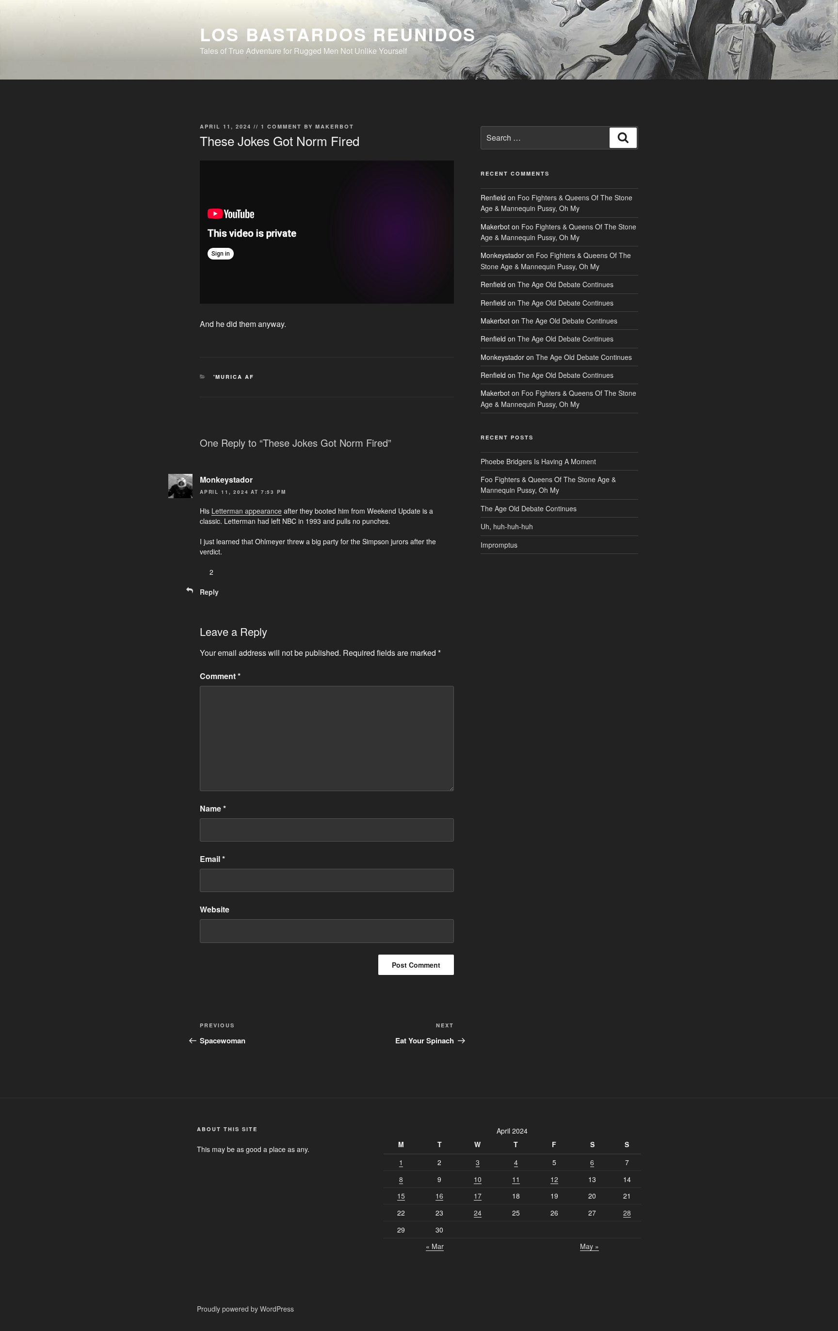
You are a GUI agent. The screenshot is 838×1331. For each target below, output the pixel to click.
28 (627, 1212)
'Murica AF (234, 376)
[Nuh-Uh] (231, 572)
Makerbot (334, 126)
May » (589, 1246)
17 (478, 1196)
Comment (220, 676)
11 (516, 1179)
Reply (209, 592)
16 (439, 1196)
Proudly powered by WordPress (245, 1309)
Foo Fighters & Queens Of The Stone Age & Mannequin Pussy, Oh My (548, 484)
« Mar (435, 1246)
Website (214, 909)
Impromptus (499, 545)
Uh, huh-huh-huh (507, 526)
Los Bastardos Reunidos (338, 34)
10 (478, 1179)
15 (401, 1196)
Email (212, 858)
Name (213, 808)
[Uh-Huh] (203, 572)
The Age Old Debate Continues (565, 284)
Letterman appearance (246, 511)
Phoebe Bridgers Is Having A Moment (538, 461)
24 (478, 1212)
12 (554, 1179)
